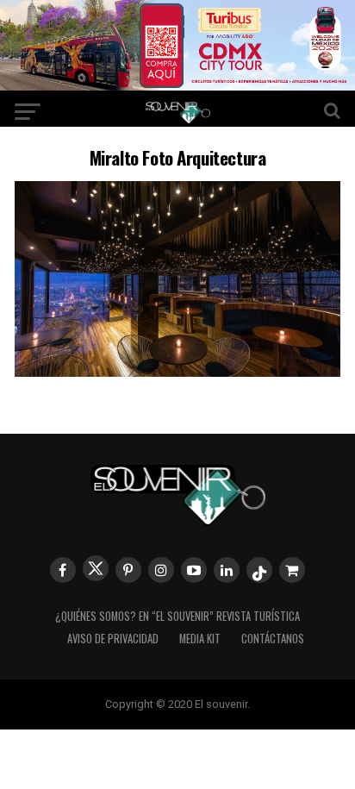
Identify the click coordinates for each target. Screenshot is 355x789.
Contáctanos (272, 638)
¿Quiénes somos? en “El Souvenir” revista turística (177, 616)
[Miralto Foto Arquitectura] (177, 371)
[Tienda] (292, 570)
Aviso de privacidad (113, 638)
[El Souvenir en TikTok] (259, 570)
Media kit (200, 638)
